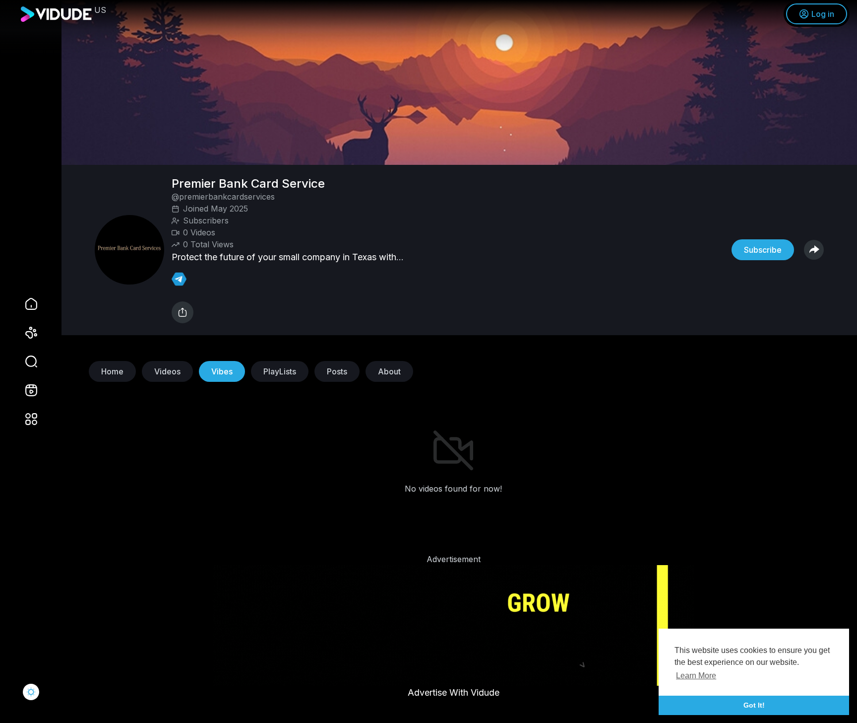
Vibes (222, 371)
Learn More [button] (696, 675)
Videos (167, 371)
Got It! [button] (754, 705)
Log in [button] (822, 14)
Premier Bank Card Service (250, 183)
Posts (337, 371)
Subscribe (763, 250)
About (389, 371)
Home (112, 371)
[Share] (182, 312)
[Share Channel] (814, 250)
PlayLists (279, 371)
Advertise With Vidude (453, 692)
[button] (25, 361)
